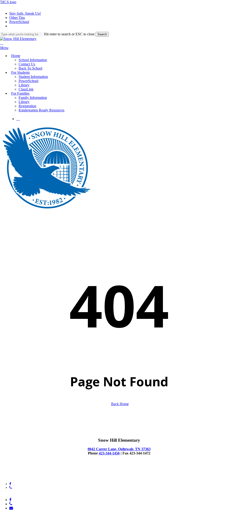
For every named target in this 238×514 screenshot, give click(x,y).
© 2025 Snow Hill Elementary (20, 472)
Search (102, 34)
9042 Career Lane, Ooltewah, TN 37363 (119, 449)
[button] (4, 48)
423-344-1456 (109, 453)
